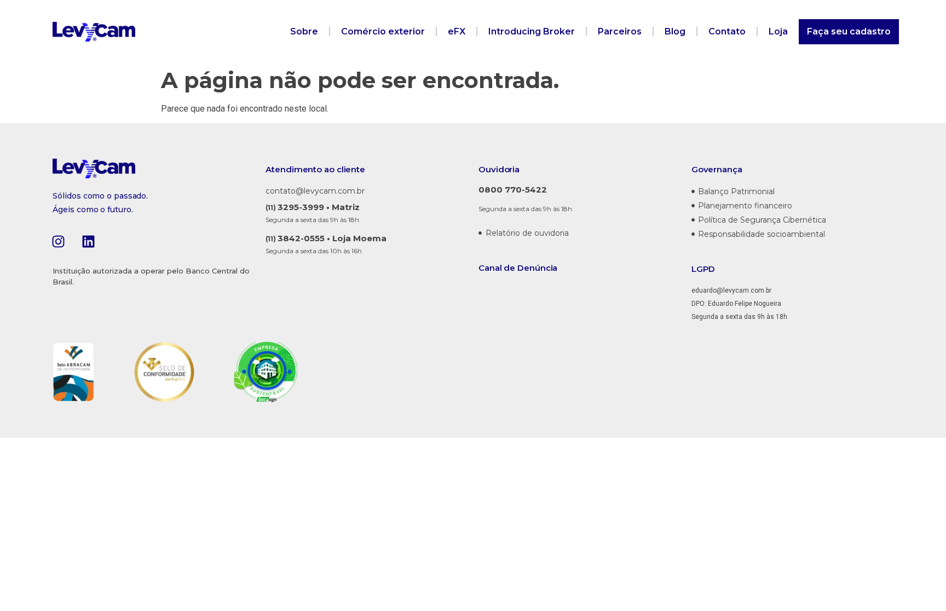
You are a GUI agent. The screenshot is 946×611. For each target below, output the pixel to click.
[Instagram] (58, 241)
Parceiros (620, 31)
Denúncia (537, 268)
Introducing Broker (531, 31)
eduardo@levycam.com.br (731, 290)
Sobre (304, 31)
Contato (727, 31)
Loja (778, 31)
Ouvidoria (499, 169)
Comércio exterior (383, 31)
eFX (456, 31)
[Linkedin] (88, 241)
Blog (675, 31)
